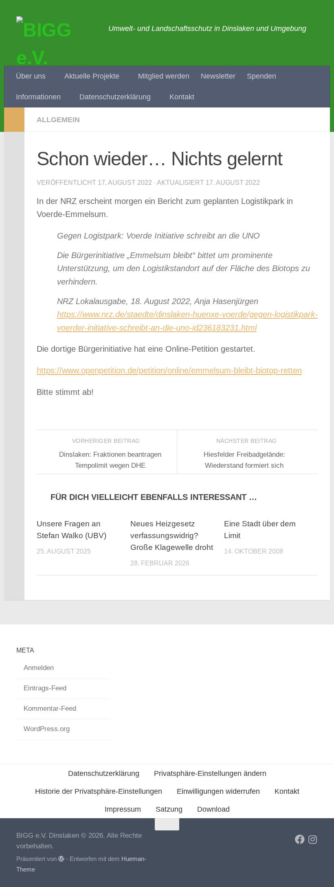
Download (213, 809)
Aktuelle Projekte (91, 76)
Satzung (169, 809)
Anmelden (39, 668)
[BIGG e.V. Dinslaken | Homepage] (58, 57)
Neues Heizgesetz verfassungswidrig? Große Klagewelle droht (171, 535)
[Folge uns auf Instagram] (313, 839)
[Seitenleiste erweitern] (14, 119)
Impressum (123, 809)
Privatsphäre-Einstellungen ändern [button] (210, 773)
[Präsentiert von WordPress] (61, 859)
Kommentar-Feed (50, 708)
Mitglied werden (163, 76)
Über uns (31, 76)
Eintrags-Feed (45, 688)
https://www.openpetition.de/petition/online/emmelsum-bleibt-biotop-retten (169, 370)
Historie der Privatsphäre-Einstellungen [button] (98, 791)
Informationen (38, 97)
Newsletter (218, 76)
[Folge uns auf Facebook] (300, 839)
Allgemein (58, 120)
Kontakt (181, 97)
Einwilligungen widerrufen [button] (218, 791)
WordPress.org (47, 729)
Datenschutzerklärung (115, 97)
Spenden (261, 76)
